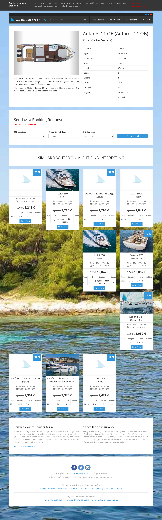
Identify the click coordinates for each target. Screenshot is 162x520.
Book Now (25, 221)
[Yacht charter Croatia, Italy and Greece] (148, 14)
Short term (115, 19)
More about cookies (140, 6)
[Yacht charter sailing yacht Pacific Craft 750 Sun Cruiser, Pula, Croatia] (62, 365)
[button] (19, 53)
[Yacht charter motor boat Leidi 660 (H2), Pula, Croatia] (99, 241)
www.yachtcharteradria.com (77, 500)
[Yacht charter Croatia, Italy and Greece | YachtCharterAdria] (25, 19)
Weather (109, 488)
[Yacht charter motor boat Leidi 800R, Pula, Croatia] (136, 180)
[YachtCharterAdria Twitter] (81, 467)
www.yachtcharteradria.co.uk (105, 500)
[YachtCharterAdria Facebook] (74, 467)
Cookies (51, 488)
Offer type (90, 132)
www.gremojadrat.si (53, 500)
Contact (146, 19)
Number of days (58, 132)
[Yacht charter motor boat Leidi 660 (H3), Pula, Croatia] (62, 180)
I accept (136, 3)
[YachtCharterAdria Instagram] (88, 467)
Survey (42, 488)
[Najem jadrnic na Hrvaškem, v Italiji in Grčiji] (146, 14)
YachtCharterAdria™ (81, 473)
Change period (133, 136)
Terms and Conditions (79, 488)
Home (83, 19)
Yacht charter (98, 19)
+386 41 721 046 (55, 19)
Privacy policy (97, 488)
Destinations (131, 19)
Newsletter (62, 488)
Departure (21, 132)
